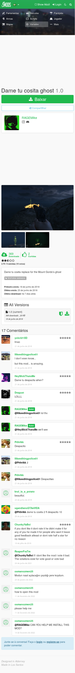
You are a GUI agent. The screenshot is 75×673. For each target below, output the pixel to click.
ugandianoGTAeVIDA (27, 508)
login (39, 641)
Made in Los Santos (12, 664)
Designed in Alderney (13, 661)
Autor (31, 409)
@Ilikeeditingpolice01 (27, 413)
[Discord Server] (28, 121)
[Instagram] (23, 121)
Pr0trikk (19, 442)
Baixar (39, 99)
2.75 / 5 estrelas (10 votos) (13, 264)
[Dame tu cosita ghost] (37, 207)
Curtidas (32, 256)
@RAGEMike (22, 624)
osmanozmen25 (24, 571)
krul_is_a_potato (25, 491)
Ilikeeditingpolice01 (26, 354)
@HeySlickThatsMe (26, 429)
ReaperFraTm (22, 551)
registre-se (53, 641)
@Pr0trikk (20, 462)
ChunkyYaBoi (23, 524)
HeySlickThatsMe (25, 376)
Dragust (19, 392)
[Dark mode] (65, 4)
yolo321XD (21, 338)
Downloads (14, 256)
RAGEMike (29, 117)
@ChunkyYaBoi (24, 555)
